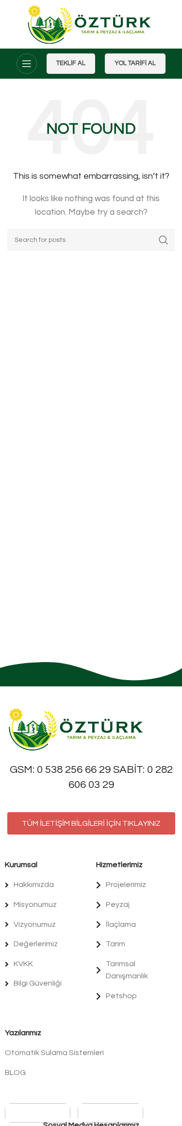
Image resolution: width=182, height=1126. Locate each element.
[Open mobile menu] (27, 63)
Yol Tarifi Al (135, 63)
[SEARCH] (163, 240)
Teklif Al (70, 63)
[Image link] (77, 729)
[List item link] (45, 885)
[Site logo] (91, 24)
